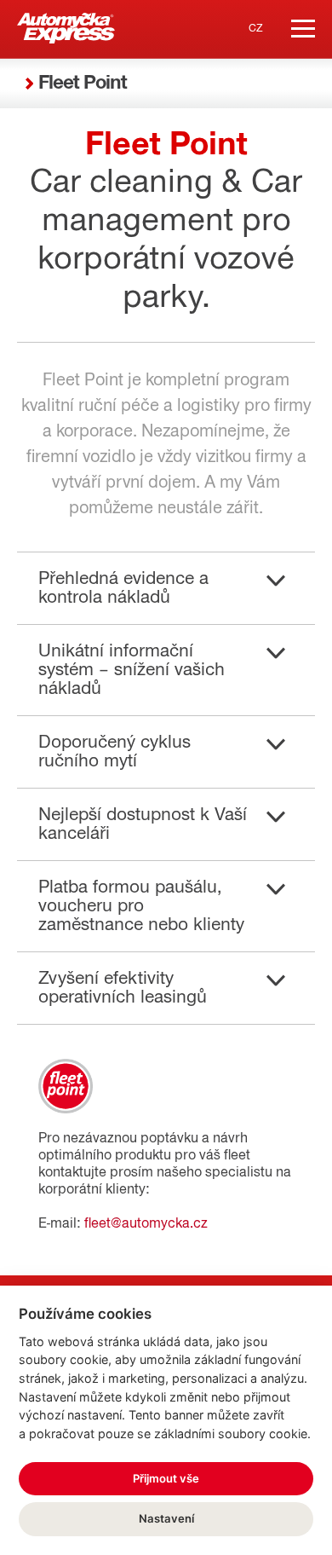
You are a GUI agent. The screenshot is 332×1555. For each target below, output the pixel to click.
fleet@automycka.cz (146, 1224)
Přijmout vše (166, 1478)
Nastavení (166, 1518)
